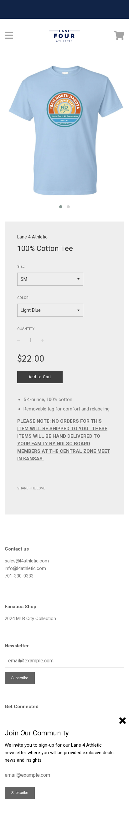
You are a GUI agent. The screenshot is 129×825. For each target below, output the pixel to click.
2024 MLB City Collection (30, 618)
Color (22, 298)
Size (20, 266)
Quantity (25, 329)
